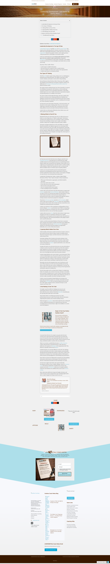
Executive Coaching (71, 512)
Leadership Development (54, 43)
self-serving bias (62, 200)
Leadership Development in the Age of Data (51, 24)
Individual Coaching (71, 515)
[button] (69, 20)
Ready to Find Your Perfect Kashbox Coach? (51, 33)
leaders (55, 48)
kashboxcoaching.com (45, 390)
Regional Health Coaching (72, 516)
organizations (43, 52)
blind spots (60, 291)
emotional (42, 192)
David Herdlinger (55, 8)
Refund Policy (77, 556)
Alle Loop (56, 560)
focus (52, 213)
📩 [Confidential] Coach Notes (48, 35)
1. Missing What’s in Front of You (48, 27)
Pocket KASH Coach (71, 506)
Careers (32, 516)
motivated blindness (54, 192)
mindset (51, 242)
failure (56, 347)
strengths (65, 316)
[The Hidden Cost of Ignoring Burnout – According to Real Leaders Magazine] (47, 516)
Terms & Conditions (68, 556)
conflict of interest (63, 343)
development (47, 48)
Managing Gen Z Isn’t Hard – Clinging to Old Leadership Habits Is (56, 531)
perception (50, 300)
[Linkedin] (32, 523)
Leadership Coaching (71, 513)
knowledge (48, 281)
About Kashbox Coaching (36, 513)
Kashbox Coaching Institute (72, 505)
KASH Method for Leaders (72, 508)
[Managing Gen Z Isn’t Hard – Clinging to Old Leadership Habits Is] (47, 532)
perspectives (42, 59)
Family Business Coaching (72, 510)
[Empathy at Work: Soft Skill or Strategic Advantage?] (47, 502)
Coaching (62, 326)
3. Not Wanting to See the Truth (48, 31)
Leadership (42, 48)
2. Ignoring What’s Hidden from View (49, 29)
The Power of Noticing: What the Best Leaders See (56, 83)
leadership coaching (63, 323)
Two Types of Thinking (47, 26)
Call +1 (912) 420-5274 (75, 0)
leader (52, 200)
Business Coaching (71, 509)
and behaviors (51, 367)
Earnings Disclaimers (73, 556)
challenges (63, 318)
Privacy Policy (64, 556)
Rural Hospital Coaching (72, 518)
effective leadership (57, 224)
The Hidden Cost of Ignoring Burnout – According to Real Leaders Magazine (56, 516)
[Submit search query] (69, 396)
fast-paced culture (63, 48)
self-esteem (47, 200)
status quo (56, 201)
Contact (71, 0)
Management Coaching (71, 527)
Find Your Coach (68, 0)
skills (45, 75)
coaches (62, 321)
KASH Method (34, 515)
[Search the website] (55, 396)
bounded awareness (44, 160)
